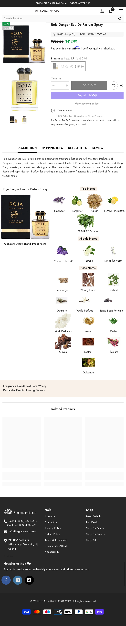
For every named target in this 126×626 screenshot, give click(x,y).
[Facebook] (6, 580)
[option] (63, 3)
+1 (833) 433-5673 (25, 525)
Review (98, 148)
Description (27, 148)
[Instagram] (17, 580)
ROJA (60, 34)
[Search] (120, 18)
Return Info (77, 148)
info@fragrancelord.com (22, 531)
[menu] (121, 11)
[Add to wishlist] (114, 85)
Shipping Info (52, 148)
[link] (21, 478)
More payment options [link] (87, 103)
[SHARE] (121, 86)
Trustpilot (8, 556)
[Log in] (102, 11)
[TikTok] (29, 580)
